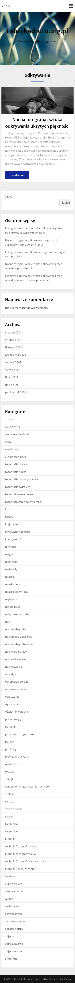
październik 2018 (15, 392)
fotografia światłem (17, 487)
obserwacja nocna (16, 689)
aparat (9, 419)
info (7, 509)
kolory (9, 517)
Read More (17, 175)
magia (9, 554)
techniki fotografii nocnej (21, 846)
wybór (9, 899)
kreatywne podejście (17, 532)
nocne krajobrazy (16, 651)
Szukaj (9, 196)
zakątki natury (14, 929)
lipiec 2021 (11, 385)
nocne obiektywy (15, 659)
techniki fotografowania (20, 854)
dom (8, 442)
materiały (11, 569)
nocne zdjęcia (13, 666)
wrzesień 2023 (14, 362)
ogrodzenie (12, 704)
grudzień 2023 (13, 340)
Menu (5, 6)
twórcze (10, 876)
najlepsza (11, 599)
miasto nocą (13, 584)
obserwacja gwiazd (16, 681)
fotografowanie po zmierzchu (23, 502)
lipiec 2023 (11, 377)
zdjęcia (9, 936)
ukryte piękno (13, 884)
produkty (10, 749)
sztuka (9, 816)
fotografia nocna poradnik (21, 479)
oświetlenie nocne (16, 711)
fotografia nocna (15, 472)
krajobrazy (11, 524)
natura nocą (12, 606)
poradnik (10, 726)
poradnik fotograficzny (19, 734)
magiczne (11, 561)
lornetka (10, 547)
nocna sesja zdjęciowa (18, 636)
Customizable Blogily (60, 979)
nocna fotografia (15, 629)
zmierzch (11, 959)
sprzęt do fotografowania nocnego (27, 786)
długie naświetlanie (17, 434)
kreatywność (13, 539)
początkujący (13, 719)
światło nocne (13, 809)
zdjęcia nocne (13, 951)
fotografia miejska (16, 464)
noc (7, 621)
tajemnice (11, 831)
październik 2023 (15, 355)
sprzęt (9, 779)
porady (9, 741)
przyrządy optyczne (17, 756)
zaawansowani (14, 914)
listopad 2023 (13, 347)
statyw (9, 794)
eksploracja (12, 449)
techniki (10, 839)
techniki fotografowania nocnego (26, 861)
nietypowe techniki (17, 614)
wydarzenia (12, 906)
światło (9, 801)
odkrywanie (12, 696)
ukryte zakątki (14, 891)
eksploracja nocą (15, 457)
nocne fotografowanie (19, 644)
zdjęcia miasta (14, 944)
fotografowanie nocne (19, 494)
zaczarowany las (15, 921)
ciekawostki (12, 427)
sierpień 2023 (13, 370)
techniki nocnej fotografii (21, 869)
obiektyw (11, 674)
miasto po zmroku (16, 591)
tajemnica (11, 824)
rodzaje (9, 771)
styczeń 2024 (13, 332)
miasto (9, 576)
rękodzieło (11, 764)
